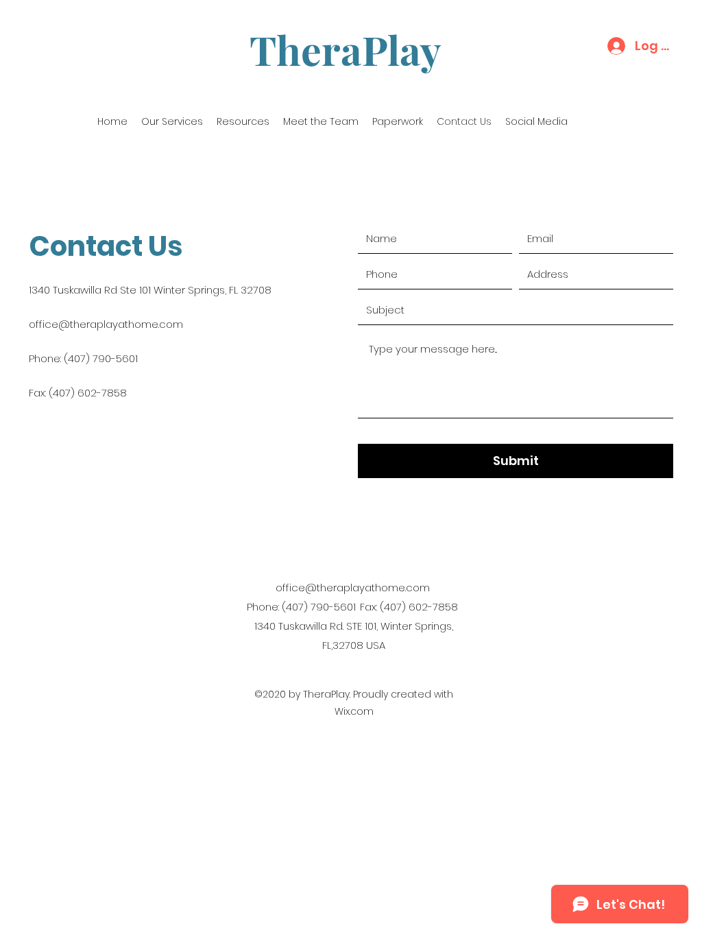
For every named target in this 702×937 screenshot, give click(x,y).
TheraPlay (345, 49)
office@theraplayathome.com (106, 324)
